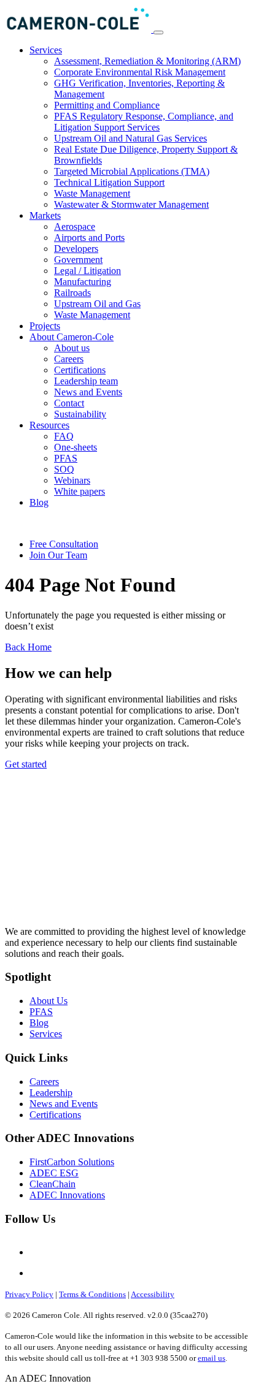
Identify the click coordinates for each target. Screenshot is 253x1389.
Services (45, 50)
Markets (45, 215)
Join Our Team (58, 555)
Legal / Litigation (87, 270)
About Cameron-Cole (71, 337)
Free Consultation (63, 544)
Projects (44, 326)
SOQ (64, 469)
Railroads (72, 292)
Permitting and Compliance (107, 105)
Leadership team (86, 381)
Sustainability (80, 414)
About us (72, 348)
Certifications (80, 370)
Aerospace (74, 226)
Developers (76, 248)
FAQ (64, 436)
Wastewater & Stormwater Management (131, 204)
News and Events (88, 392)
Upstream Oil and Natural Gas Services (130, 138)
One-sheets (75, 447)
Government (78, 259)
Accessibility (152, 1294)
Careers (69, 359)
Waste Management (92, 193)
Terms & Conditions (92, 1294)
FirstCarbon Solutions (71, 1162)
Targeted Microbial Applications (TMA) (131, 171)
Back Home (28, 647)
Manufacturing (82, 281)
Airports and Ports (89, 237)
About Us (48, 1000)
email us (211, 1358)
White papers (79, 491)
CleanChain (52, 1184)
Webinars (72, 480)
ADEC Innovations (67, 1195)
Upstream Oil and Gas (97, 304)
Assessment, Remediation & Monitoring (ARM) (147, 61)
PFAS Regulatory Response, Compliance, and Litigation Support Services (143, 121)
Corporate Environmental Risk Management (139, 72)
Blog (39, 502)
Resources (49, 425)
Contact (69, 403)
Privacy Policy (29, 1294)
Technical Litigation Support (109, 182)
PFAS (65, 458)
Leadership (50, 1092)
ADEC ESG (54, 1173)
